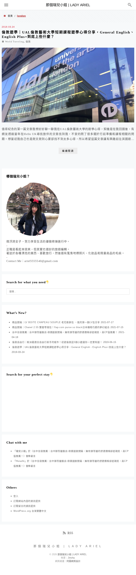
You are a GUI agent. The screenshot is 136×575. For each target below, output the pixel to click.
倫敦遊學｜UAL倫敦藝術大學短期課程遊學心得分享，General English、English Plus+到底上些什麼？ (69, 347)
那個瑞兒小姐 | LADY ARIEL (68, 5)
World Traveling (14, 41)
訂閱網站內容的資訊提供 (27, 501)
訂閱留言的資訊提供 (24, 506)
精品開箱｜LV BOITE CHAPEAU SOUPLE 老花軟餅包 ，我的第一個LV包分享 (56, 322)
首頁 (10, 16)
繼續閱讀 (68, 151)
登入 (15, 496)
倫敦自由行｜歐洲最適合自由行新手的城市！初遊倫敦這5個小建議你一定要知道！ (57, 342)
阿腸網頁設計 (73, 561)
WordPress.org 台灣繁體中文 (29, 511)
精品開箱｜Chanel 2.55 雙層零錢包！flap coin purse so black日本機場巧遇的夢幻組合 (61, 327)
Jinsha (71, 557)
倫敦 (28, 41)
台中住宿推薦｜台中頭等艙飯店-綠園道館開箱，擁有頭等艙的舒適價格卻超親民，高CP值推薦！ (65, 332)
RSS (70, 533)
